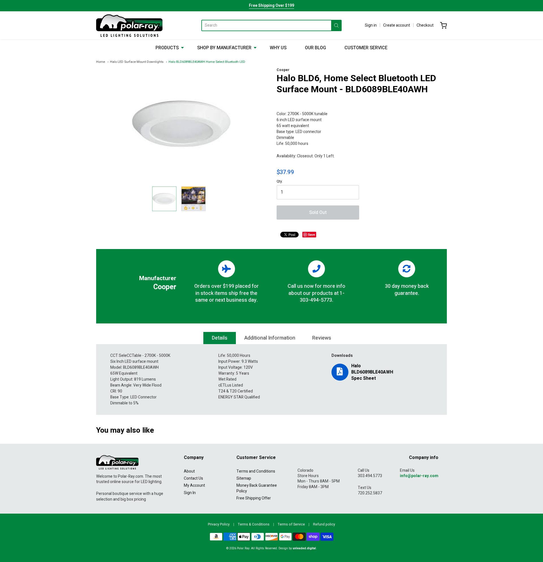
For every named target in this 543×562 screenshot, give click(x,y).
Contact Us (193, 478)
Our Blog (315, 47)
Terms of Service (291, 524)
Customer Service (365, 47)
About (189, 471)
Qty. (280, 182)
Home (100, 61)
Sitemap (243, 478)
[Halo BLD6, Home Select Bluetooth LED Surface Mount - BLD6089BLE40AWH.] (164, 198)
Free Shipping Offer (253, 498)
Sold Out (318, 212)
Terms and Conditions (255, 471)
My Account (194, 485)
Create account (396, 25)
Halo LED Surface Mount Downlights (136, 61)
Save (311, 234)
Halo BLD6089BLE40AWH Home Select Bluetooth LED (207, 61)
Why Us (278, 47)
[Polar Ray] (129, 25)
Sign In (190, 493)
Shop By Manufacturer (224, 47)
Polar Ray (243, 548)
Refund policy (324, 524)
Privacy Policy (219, 524)
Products (167, 47)
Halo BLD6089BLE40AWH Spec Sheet (372, 372)
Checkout (425, 25)
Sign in (371, 25)
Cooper (283, 69)
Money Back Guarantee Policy (256, 488)
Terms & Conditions (254, 524)
